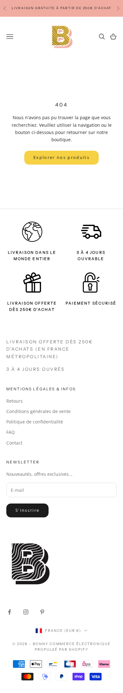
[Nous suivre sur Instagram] (26, 612)
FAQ (10, 432)
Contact (14, 443)
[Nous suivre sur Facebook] (9, 612)
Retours (14, 401)
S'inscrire (27, 510)
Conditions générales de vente (38, 411)
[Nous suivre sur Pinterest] (42, 612)
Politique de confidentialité (34, 422)
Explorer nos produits (61, 157)
